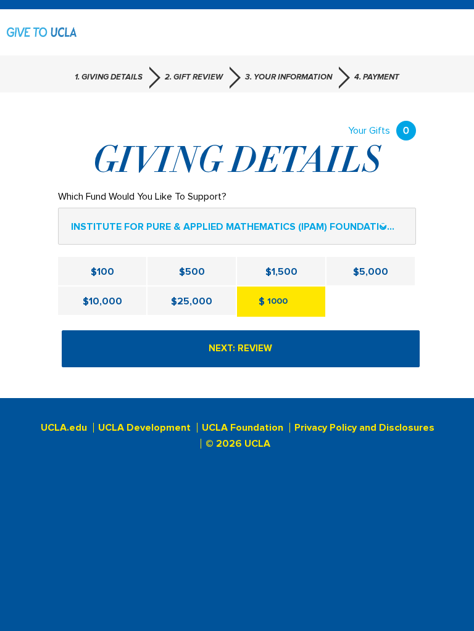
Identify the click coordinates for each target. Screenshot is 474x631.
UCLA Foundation (242, 428)
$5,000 (370, 272)
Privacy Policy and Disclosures (364, 428)
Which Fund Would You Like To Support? (142, 197)
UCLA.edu (64, 428)
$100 (102, 272)
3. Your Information (288, 77)
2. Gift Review (194, 77)
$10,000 (102, 301)
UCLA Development (144, 428)
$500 (192, 272)
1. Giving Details (109, 77)
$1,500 (281, 272)
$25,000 (191, 301)
